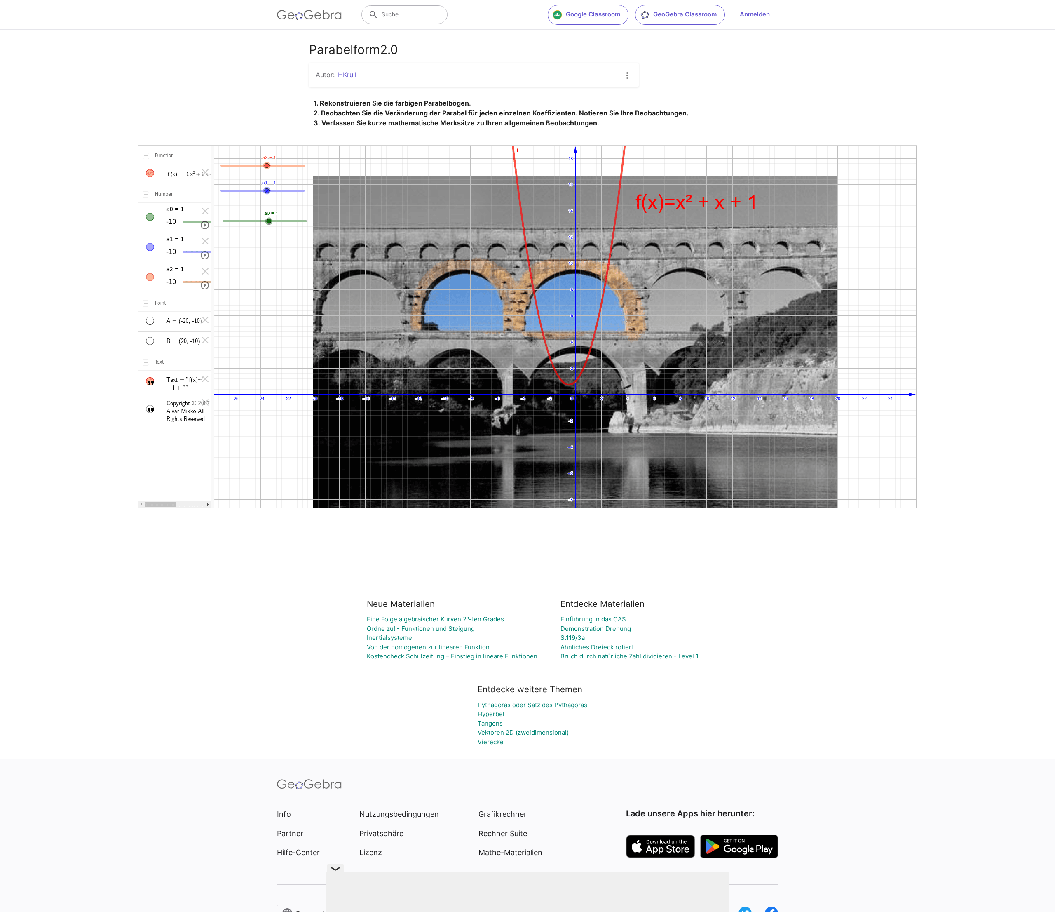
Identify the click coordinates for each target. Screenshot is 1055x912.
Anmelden (755, 14)
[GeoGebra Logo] (309, 15)
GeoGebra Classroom (685, 14)
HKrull (347, 75)
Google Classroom (593, 14)
